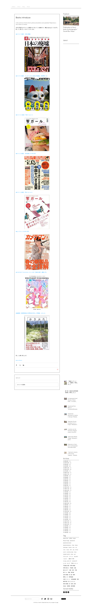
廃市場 (72, 572)
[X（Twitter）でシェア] (20, 365)
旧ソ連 (70, 574)
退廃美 (68, 586)
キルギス (76, 556)
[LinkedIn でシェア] (23, 365)
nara (73, 547)
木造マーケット (66, 579)
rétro (71, 549)
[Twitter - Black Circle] (66, 592)
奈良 (73, 570)
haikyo (76, 545)
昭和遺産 (71, 577)
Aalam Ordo (65, 538)
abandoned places (67, 545)
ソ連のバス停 (71, 558)
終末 (75, 583)
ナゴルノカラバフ (67, 561)
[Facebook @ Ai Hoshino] (42, 599)
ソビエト (65, 558)
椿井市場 (65, 581)
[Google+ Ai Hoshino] (51, 599)
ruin (76, 547)
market (70, 547)
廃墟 (69, 572)
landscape (65, 547)
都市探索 (73, 586)
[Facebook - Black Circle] (64, 592)
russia (67, 549)
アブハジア (65, 556)
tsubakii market (66, 554)
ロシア (68, 563)
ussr (75, 554)
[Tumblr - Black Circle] (68, 592)
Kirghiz (74, 538)
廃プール (65, 572)
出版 (75, 568)
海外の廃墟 (65, 583)
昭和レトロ (65, 577)
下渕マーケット (74, 563)
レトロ (64, 563)
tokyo (75, 552)
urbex (72, 554)
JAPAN (70, 538)
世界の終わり (66, 568)
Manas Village (66, 540)
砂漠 (72, 583)
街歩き (64, 586)
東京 (78, 579)
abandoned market (67, 543)
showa (76, 549)
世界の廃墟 (72, 565)
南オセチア (65, 570)
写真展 (71, 568)
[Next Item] (76, 21)
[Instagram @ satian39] (48, 599)
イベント (71, 556)
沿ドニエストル (71, 581)
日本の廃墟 (65, 574)
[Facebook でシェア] (16, 365)
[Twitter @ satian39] (45, 599)
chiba (73, 545)
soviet (64, 552)
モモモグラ (74, 561)
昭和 (74, 574)
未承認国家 (73, 579)
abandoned (72, 540)
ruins (64, 549)
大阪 (70, 570)
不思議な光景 (66, 565)
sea (73, 549)
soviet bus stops (70, 552)
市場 (76, 570)
